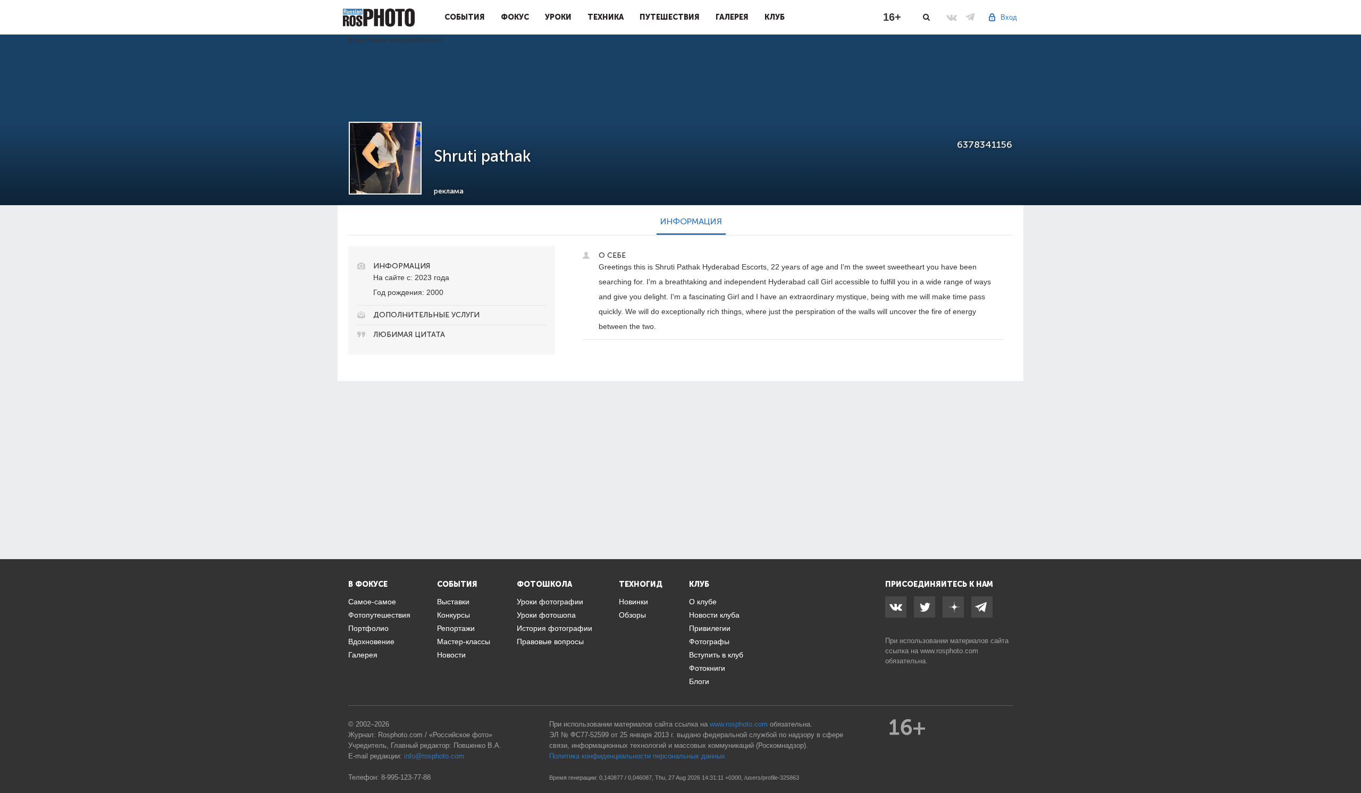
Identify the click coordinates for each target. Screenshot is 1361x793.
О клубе (703, 601)
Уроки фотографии (550, 601)
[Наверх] (1347, 758)
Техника (605, 17)
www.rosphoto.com (949, 651)
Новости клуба (714, 615)
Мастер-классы (463, 641)
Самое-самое (372, 601)
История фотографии (554, 628)
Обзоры (632, 615)
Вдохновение (371, 641)
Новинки (633, 601)
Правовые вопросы (550, 641)
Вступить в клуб (716, 655)
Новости (451, 655)
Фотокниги (707, 668)
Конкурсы (453, 615)
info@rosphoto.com (434, 756)
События (464, 17)
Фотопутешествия (379, 615)
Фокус (515, 17)
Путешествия (670, 17)
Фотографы (709, 641)
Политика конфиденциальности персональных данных (637, 756)
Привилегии (709, 628)
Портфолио (368, 628)
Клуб (774, 17)
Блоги (699, 681)
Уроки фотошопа (546, 615)
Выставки (453, 601)
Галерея (732, 17)
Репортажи (456, 628)
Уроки (558, 17)
